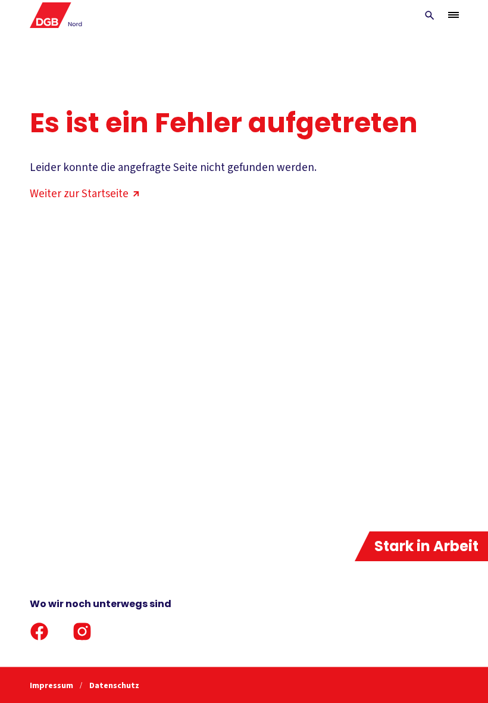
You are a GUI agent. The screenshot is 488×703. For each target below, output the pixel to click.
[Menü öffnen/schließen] (453, 15)
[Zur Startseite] (56, 15)
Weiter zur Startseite (79, 194)
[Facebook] (39, 631)
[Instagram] (82, 631)
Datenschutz (114, 686)
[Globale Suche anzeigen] (430, 15)
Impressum (52, 686)
